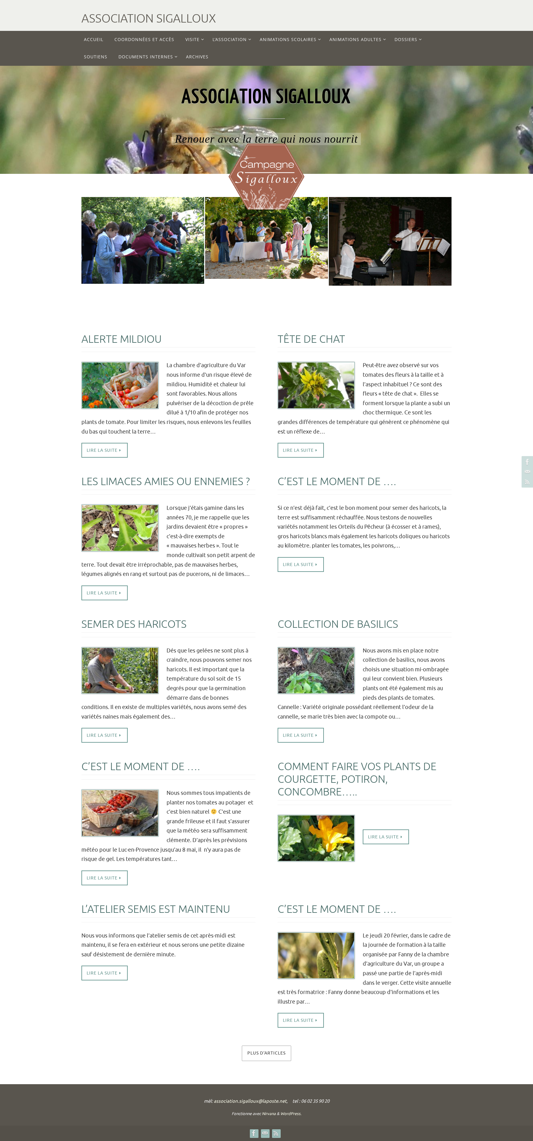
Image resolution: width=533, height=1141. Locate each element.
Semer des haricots (134, 624)
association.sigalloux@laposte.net (250, 1101)
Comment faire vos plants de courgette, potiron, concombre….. (357, 779)
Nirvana (269, 1113)
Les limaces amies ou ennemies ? (165, 481)
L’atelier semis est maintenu (155, 909)
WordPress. (290, 1113)
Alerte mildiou (121, 339)
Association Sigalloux (148, 18)
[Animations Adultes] (266, 221)
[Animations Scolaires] (143, 226)
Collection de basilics (338, 624)
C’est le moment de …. (337, 481)
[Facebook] (526, 462)
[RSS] (526, 482)
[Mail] (526, 472)
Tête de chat (311, 339)
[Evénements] (390, 224)
